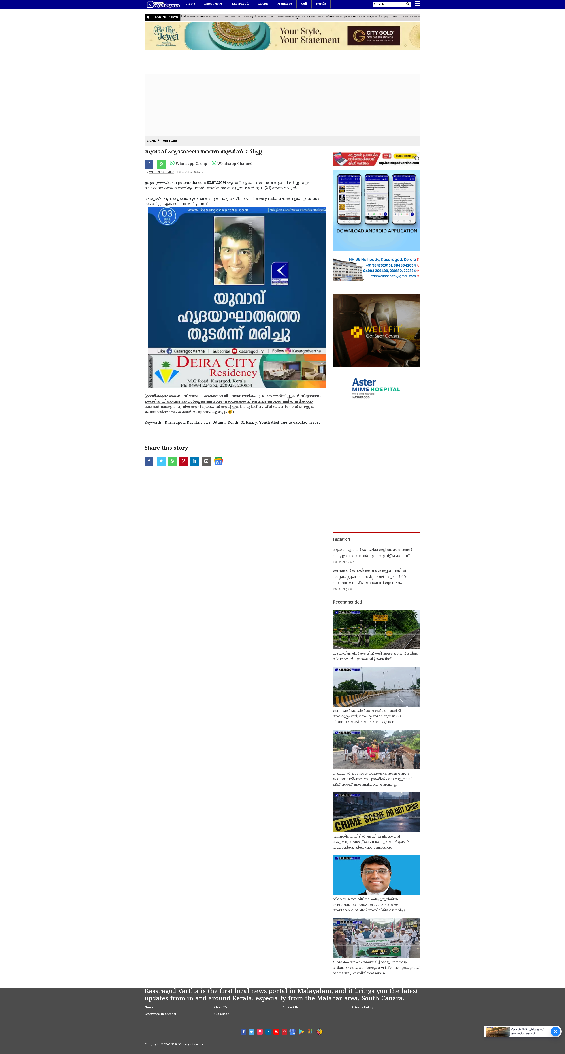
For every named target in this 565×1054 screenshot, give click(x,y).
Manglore (284, 4)
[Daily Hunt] (309, 1031)
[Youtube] (276, 1032)
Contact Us (290, 1007)
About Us (220, 1007)
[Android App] (300, 1031)
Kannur (263, 4)
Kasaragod (240, 4)
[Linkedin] (268, 1032)
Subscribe (221, 1014)
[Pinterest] (284, 1032)
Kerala (321, 4)
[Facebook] (243, 1032)
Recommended (347, 602)
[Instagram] (260, 1032)
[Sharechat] (319, 1031)
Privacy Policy (362, 1007)
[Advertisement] (277, 105)
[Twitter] (251, 1032)
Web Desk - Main (161, 172)
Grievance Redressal (160, 1014)
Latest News (213, 4)
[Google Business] (291, 1031)
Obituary (170, 141)
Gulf (304, 4)
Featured (341, 539)
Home (190, 4)
